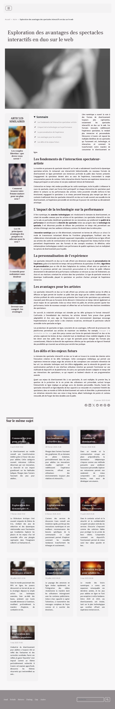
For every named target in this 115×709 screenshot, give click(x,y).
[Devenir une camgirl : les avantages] (17, 292)
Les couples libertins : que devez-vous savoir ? (17, 155)
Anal (6, 699)
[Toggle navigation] (9, 8)
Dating (29, 699)
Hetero (21, 699)
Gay (36, 699)
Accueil (7, 19)
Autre (15, 19)
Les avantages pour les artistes (49, 137)
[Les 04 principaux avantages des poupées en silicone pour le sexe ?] (17, 215)
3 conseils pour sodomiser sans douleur (17, 274)
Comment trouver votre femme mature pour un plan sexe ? (17, 193)
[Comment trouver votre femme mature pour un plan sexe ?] (17, 174)
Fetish (13, 699)
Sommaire (42, 117)
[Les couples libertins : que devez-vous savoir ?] (17, 137)
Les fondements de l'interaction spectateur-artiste (57, 122)
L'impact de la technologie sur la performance (55, 127)
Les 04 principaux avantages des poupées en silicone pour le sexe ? (17, 235)
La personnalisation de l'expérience (51, 132)
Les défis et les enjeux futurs (48, 142)
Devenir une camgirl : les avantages (17, 309)
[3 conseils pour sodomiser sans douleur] (17, 257)
